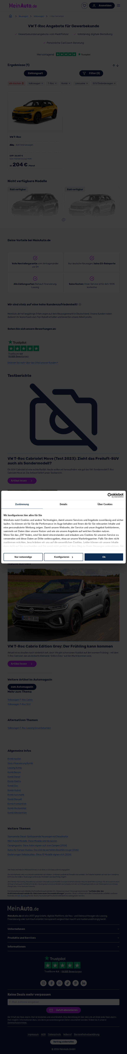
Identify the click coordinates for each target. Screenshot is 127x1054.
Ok (103, 557)
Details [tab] (63, 504)
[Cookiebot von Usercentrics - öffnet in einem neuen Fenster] (109, 495)
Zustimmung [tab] (22, 504)
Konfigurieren (61, 557)
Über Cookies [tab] (105, 504)
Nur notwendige (23, 557)
